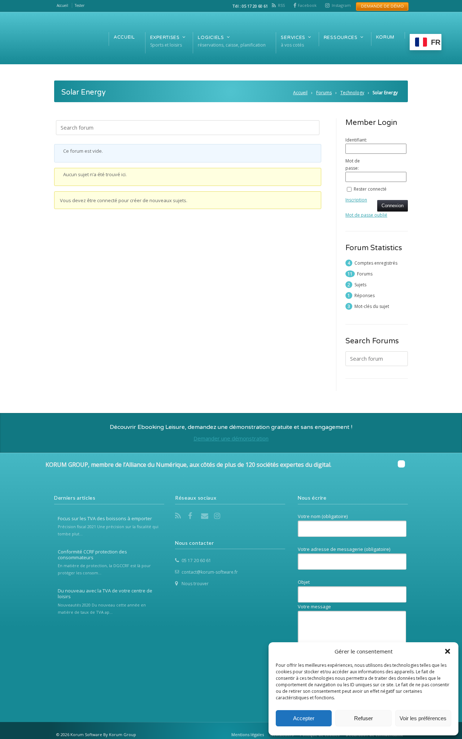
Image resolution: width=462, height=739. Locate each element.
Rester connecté (370, 189)
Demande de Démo (380, 6)
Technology (352, 93)
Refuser (363, 718)
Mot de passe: (352, 164)
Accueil (300, 93)
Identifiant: (356, 140)
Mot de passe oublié (366, 215)
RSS (281, 5)
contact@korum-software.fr (210, 572)
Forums (324, 93)
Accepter (303, 718)
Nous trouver (195, 584)
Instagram (341, 5)
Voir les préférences (423, 718)
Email (205, 516)
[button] (447, 651)
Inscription (356, 200)
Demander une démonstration (231, 438)
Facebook (307, 5)
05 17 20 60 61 (196, 560)
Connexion (393, 205)
